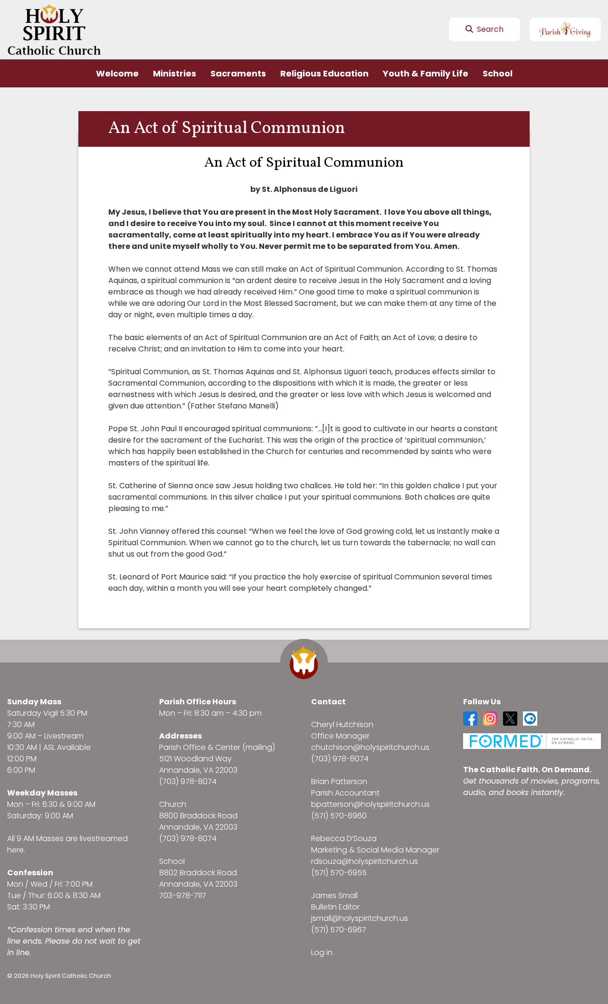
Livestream (64, 735)
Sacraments (238, 73)
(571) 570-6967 (338, 929)
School (498, 73)
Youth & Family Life (425, 73)
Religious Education (324, 73)
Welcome (117, 73)
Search (489, 29)
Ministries (174, 73)
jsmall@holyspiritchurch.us (359, 918)
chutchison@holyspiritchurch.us (370, 747)
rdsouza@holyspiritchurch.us (364, 861)
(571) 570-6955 (339, 872)
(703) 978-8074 (188, 781)
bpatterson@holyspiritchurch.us (370, 804)
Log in (321, 952)
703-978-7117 (182, 895)
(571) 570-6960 (339, 815)
